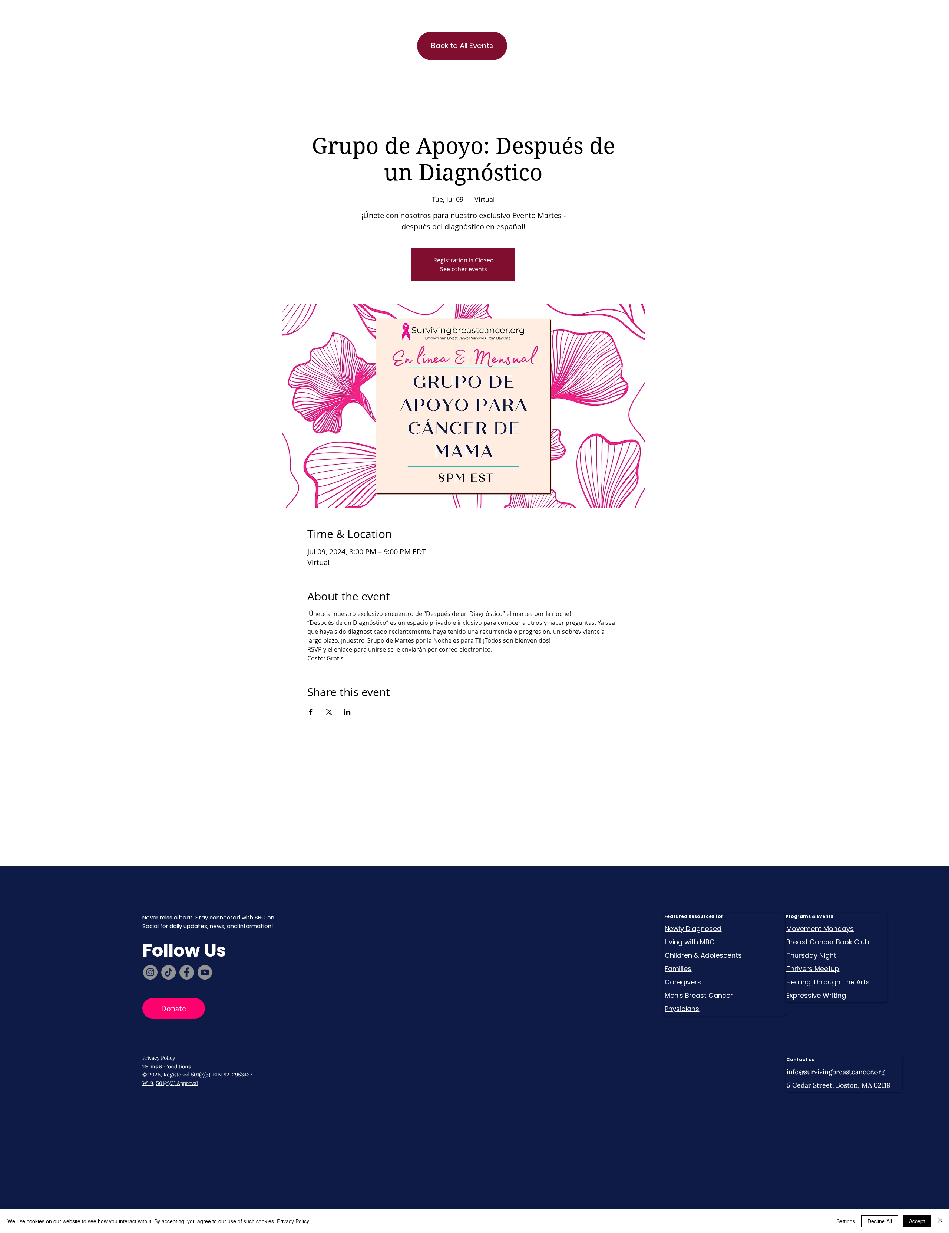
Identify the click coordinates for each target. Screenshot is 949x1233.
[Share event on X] (329, 712)
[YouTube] (205, 972)
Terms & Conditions (166, 1066)
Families (678, 968)
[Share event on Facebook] (310, 712)
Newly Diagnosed (693, 928)
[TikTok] (168, 972)
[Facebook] (186, 972)
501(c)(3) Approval (177, 1083)
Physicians (682, 1008)
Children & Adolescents (703, 955)
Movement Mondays (820, 928)
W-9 (147, 1083)
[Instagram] (150, 972)
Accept (917, 1221)
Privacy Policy (159, 1058)
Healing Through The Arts (828, 982)
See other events (463, 269)
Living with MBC (690, 942)
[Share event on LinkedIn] (347, 712)
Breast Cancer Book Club (827, 942)
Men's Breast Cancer (699, 995)
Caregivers (683, 982)
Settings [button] (845, 1221)
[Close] (940, 1221)
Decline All (879, 1221)
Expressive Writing (816, 995)
